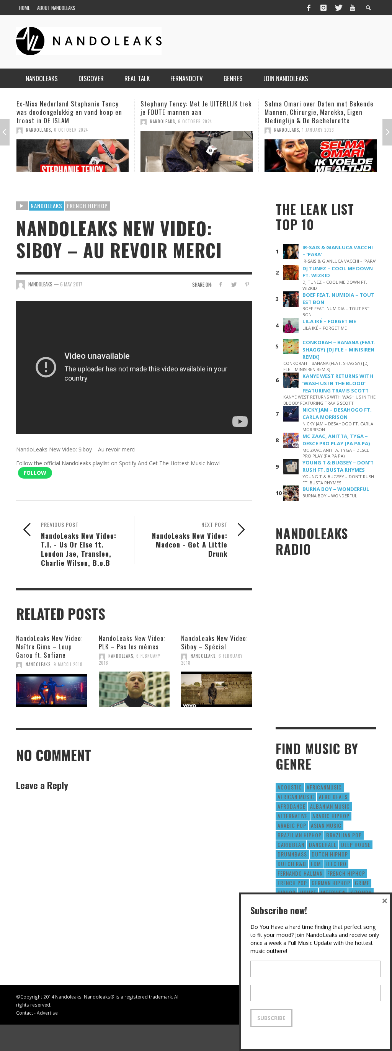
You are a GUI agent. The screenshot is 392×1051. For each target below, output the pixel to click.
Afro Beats (333, 797)
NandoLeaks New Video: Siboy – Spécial (214, 642)
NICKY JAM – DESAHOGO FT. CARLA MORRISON (337, 413)
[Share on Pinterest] (247, 284)
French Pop (292, 883)
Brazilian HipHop (300, 835)
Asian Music (326, 825)
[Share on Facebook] (220, 284)
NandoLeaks (38, 130)
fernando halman (300, 873)
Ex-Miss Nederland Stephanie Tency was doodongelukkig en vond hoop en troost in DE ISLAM (69, 112)
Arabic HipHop (331, 816)
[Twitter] (338, 7)
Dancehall (322, 844)
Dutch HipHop (330, 854)
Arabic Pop (292, 825)
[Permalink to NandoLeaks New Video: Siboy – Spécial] (216, 689)
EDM (316, 864)
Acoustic (290, 787)
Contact (24, 1013)
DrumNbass (292, 854)
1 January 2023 (318, 130)
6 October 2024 (71, 130)
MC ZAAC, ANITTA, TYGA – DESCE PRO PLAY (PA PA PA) (336, 440)
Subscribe (271, 1018)
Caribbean (291, 844)
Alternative (293, 816)
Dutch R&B (292, 864)
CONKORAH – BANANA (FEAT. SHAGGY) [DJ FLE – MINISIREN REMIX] (339, 349)
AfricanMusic (324, 787)
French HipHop (87, 205)
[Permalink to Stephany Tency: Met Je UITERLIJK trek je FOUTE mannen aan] (196, 151)
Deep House (356, 844)
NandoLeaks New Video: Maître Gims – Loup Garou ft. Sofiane (49, 646)
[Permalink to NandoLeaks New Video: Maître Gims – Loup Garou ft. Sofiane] (51, 690)
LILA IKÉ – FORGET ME (329, 321)
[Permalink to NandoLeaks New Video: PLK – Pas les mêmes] (134, 689)
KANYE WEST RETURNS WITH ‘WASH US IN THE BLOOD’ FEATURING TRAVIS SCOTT (337, 383)
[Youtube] (352, 7)
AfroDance (291, 806)
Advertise (47, 1013)
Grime (362, 883)
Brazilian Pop (344, 835)
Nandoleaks (46, 205)
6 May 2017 (71, 284)
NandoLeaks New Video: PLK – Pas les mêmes (132, 642)
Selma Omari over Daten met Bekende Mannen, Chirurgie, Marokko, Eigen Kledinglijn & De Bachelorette (319, 112)
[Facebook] (308, 7)
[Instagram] (323, 7)
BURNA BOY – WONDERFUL (335, 488)
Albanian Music (330, 806)
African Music (296, 797)
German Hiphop (331, 883)
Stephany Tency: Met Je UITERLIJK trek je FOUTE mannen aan (196, 108)
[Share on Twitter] (234, 284)
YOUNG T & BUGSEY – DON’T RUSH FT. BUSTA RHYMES (338, 466)
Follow (35, 472)
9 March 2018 (68, 664)
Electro (335, 864)
